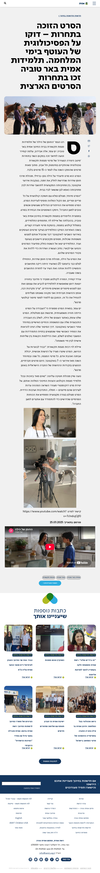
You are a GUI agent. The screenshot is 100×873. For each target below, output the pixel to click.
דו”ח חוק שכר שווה (50, 833)
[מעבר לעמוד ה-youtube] (57, 859)
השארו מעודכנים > (50, 583)
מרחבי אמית (50, 813)
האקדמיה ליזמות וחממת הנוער (81, 823)
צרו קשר (66, 859)
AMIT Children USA (19, 823)
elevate (34, 868)
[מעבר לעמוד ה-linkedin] (30, 859)
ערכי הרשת (81, 804)
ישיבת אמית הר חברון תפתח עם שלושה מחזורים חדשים (52, 726)
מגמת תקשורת (49, 577)
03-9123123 (56, 849)
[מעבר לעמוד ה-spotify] (41, 859)
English (18, 818)
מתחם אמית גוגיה (81, 818)
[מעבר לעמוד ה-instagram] (46, 859)
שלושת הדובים (50, 868)
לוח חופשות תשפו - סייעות (19, 804)
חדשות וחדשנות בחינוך (85, 655)
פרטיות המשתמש (71, 868)
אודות (81, 799)
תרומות (19, 813)
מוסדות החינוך (81, 833)
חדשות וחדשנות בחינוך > (69, 16)
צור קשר (50, 804)
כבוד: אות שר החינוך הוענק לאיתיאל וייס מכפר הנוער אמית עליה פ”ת (19, 665)
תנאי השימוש (85, 868)
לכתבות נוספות (50, 761)
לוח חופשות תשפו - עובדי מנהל (19, 799)
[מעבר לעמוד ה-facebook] (52, 859)
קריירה (50, 799)
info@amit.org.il (47, 853)
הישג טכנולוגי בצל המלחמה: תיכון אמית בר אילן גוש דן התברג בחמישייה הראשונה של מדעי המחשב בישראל (84, 731)
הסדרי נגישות (50, 808)
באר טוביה (61, 577)
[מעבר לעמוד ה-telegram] (36, 859)
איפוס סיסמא (19, 808)
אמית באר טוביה (73, 577)
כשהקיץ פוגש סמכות (54, 660)
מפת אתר (19, 828)
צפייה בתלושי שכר (50, 818)
